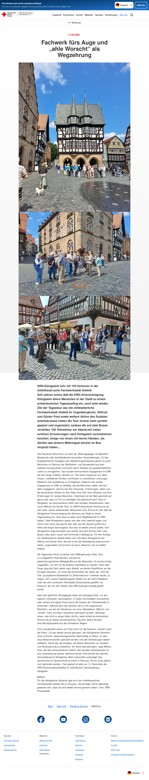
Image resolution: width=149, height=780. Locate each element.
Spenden (99, 15)
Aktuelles (79, 759)
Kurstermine (68, 15)
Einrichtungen (111, 15)
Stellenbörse (44, 749)
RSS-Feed (115, 749)
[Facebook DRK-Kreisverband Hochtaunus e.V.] (41, 719)
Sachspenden (9, 745)
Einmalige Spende (11, 740)
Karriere (79, 15)
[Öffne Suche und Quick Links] (132, 15)
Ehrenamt (43, 745)
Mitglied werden (46, 740)
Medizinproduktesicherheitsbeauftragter (127, 740)
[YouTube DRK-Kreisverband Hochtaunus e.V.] (63, 719)
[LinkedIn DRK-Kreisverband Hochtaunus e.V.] (108, 719)
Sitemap (78, 745)
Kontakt (114, 745)
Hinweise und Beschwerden (122, 754)
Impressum (79, 749)
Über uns (123, 15)
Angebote (56, 15)
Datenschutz (80, 740)
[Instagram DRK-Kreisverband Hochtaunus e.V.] (85, 719)
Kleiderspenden (10, 749)
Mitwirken (89, 15)
